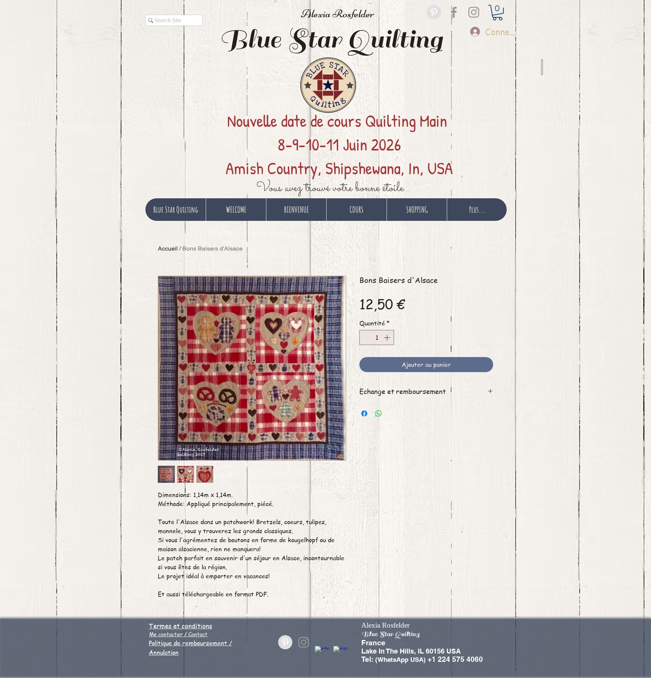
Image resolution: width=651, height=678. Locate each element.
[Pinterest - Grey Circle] (433, 12)
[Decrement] (366, 337)
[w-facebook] (322, 653)
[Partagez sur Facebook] (364, 413)
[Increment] (387, 337)
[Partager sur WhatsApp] (378, 413)
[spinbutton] (376, 337)
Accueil (168, 248)
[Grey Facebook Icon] (453, 12)
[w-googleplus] (340, 653)
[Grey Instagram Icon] (473, 12)
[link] (497, 12)
